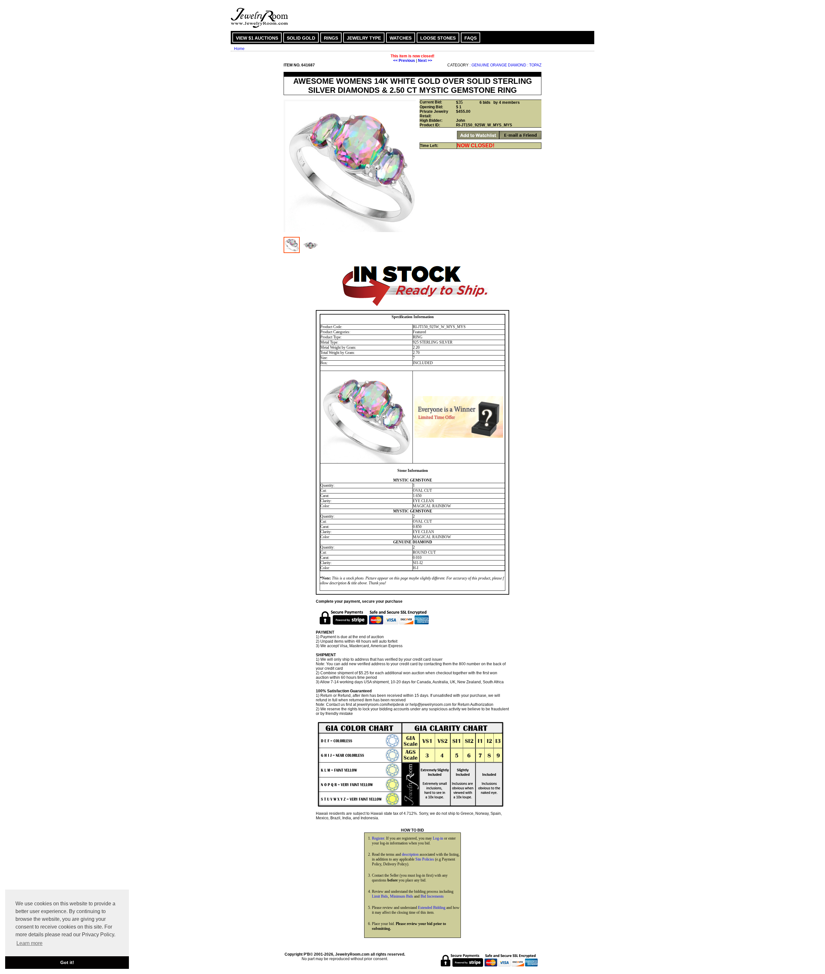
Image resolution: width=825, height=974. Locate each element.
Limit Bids (380, 896)
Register (378, 838)
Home (239, 48)
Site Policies (424, 859)
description (410, 854)
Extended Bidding (431, 907)
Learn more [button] (29, 943)
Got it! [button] (67, 962)
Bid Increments (432, 896)
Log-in (438, 838)
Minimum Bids (401, 896)
